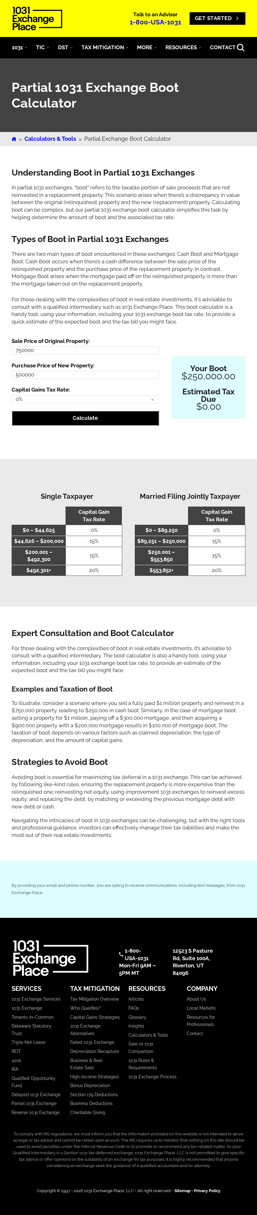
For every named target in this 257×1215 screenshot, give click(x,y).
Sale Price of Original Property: (51, 341)
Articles (136, 999)
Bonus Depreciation (90, 1085)
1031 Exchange (27, 1008)
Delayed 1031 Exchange (36, 1094)
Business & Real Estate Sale (86, 1064)
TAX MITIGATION (102, 47)
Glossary (137, 1017)
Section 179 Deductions (94, 1094)
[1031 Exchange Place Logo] (37, 18)
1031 (17, 47)
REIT (16, 1051)
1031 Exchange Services (36, 999)
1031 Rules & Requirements (142, 1064)
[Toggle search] (240, 47)
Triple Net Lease (28, 1042)
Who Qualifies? (85, 1008)
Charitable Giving (87, 1112)
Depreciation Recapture (94, 1051)
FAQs (133, 1008)
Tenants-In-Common (33, 1017)
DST (63, 47)
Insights (136, 1025)
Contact (195, 1033)
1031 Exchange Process (152, 1076)
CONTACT (223, 47)
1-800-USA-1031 (155, 22)
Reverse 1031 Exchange (36, 1112)
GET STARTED (213, 18)
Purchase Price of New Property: (53, 365)
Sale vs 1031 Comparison (140, 1047)
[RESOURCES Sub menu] (200, 47)
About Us (196, 999)
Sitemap (183, 1190)
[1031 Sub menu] (26, 47)
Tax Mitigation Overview (94, 999)
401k (16, 1060)
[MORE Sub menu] (155, 47)
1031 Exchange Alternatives (85, 1029)
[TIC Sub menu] (48, 47)
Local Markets (201, 1008)
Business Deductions (91, 1103)
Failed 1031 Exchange (92, 1042)
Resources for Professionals (201, 1021)
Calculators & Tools (50, 138)
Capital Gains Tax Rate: (41, 390)
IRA (15, 1069)
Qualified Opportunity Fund (33, 1082)
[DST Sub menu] (71, 47)
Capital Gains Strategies (95, 1017)
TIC (40, 47)
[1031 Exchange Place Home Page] (59, 958)
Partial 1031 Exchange (34, 1103)
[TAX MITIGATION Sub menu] (127, 47)
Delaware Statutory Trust (31, 1029)
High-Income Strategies (94, 1076)
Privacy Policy (207, 1190)
